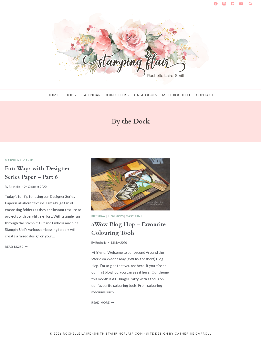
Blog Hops (116, 216)
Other (28, 160)
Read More (16, 246)
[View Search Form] (250, 3)
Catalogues (145, 95)
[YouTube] (241, 3)
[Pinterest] (232, 3)
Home (53, 95)
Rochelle (14, 186)
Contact (205, 95)
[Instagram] (224, 3)
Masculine (13, 160)
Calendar (91, 95)
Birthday (98, 216)
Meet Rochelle (176, 95)
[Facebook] (215, 3)
